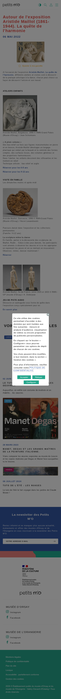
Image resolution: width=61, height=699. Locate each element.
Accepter (24, 377)
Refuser (38, 377)
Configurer (31, 382)
